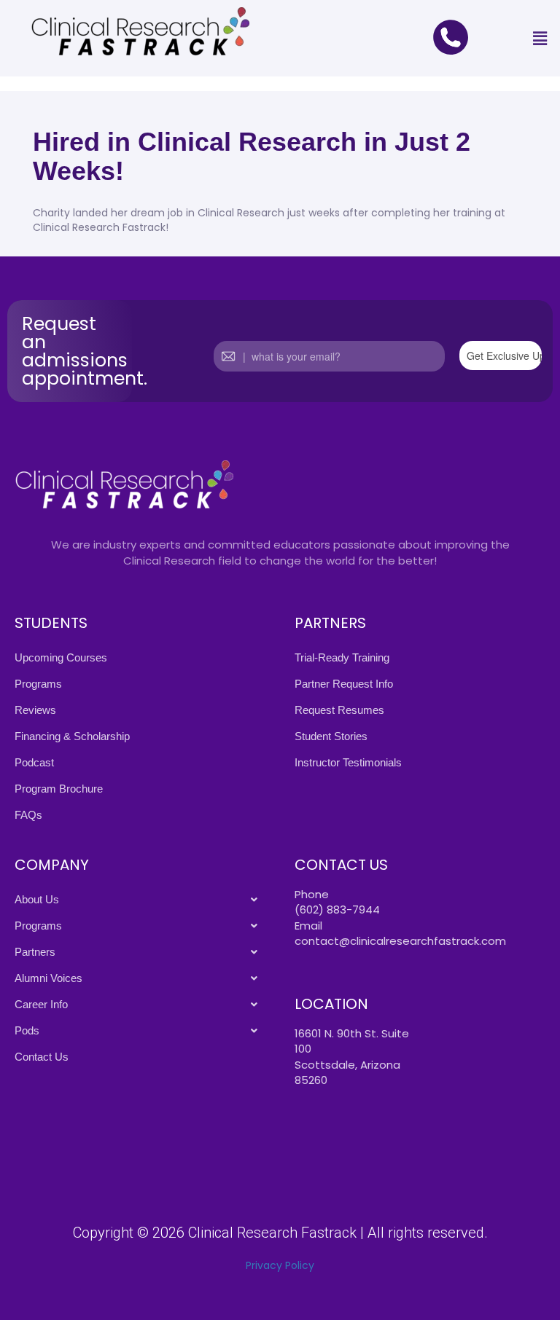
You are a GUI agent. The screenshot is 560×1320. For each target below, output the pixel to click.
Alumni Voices (48, 978)
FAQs (28, 815)
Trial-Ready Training (342, 657)
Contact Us (42, 1056)
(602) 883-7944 (337, 909)
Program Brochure (59, 788)
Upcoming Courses (61, 657)
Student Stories (331, 736)
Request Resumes (339, 710)
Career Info (41, 1004)
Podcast (34, 762)
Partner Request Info (344, 683)
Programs (38, 683)
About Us (37, 899)
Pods (27, 1030)
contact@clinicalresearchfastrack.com (400, 940)
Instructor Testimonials (348, 762)
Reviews (35, 710)
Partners (35, 952)
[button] (540, 38)
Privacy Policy (280, 1265)
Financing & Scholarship (72, 736)
